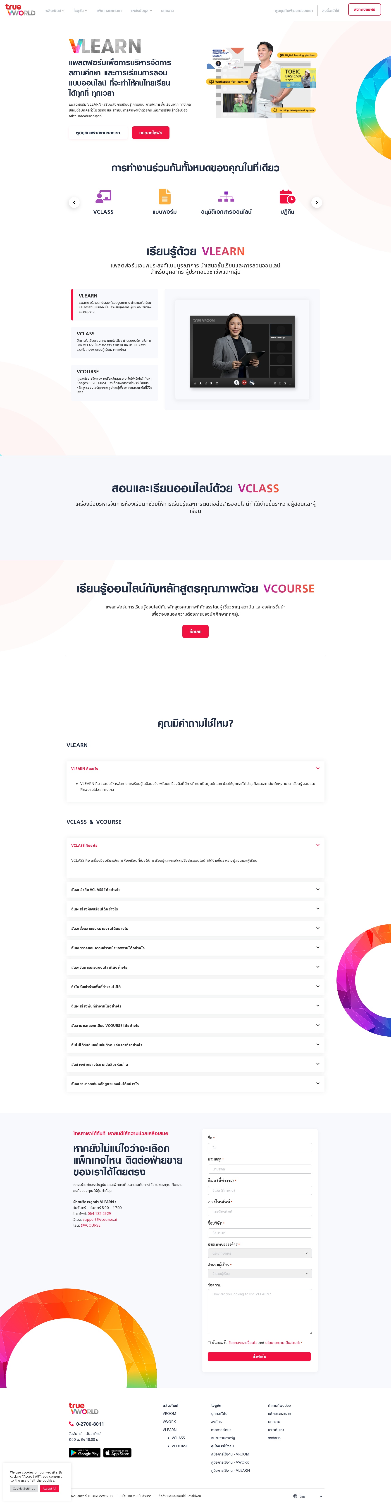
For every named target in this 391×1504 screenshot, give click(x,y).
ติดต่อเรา (274, 1438)
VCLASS (178, 1438)
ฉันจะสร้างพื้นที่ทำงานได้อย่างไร (96, 1006)
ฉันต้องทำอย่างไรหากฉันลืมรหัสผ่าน (99, 1064)
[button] (98, 132)
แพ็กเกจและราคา (280, 1413)
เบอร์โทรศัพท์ (220, 1202)
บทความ (274, 1422)
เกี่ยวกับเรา (276, 1430)
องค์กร (216, 1422)
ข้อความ (214, 1285)
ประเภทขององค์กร (224, 1244)
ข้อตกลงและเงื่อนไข (243, 1343)
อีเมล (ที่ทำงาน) (222, 1180)
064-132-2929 (99, 1213)
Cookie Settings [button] (24, 1488)
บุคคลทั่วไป (219, 1413)
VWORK (169, 1422)
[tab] (114, 349)
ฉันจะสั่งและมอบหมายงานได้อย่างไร (99, 928)
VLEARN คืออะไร (84, 769)
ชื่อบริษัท (216, 1223)
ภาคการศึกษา (221, 1430)
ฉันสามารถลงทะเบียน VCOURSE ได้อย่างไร (105, 1025)
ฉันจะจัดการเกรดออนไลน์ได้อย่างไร (99, 967)
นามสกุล (216, 1159)
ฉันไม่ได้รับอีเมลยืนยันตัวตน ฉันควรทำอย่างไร (107, 1045)
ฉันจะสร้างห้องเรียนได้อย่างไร (94, 909)
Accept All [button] (49, 1488)
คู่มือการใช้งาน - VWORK (230, 1462)
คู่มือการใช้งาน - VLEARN (230, 1470)
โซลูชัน (216, 1405)
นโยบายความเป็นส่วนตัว (282, 1343)
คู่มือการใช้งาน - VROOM (230, 1454)
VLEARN (170, 1430)
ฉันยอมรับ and (257, 1343)
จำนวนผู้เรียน (220, 1265)
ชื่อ (211, 1138)
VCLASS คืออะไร (84, 845)
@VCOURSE (91, 1225)
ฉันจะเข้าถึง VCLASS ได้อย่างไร (95, 890)
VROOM (169, 1413)
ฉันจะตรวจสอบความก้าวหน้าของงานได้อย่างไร (108, 948)
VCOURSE (180, 1446)
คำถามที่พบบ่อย (279, 1405)
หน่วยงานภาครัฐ (223, 1438)
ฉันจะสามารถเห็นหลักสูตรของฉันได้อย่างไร (105, 1084)
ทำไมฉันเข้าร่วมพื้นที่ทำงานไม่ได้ (96, 987)
